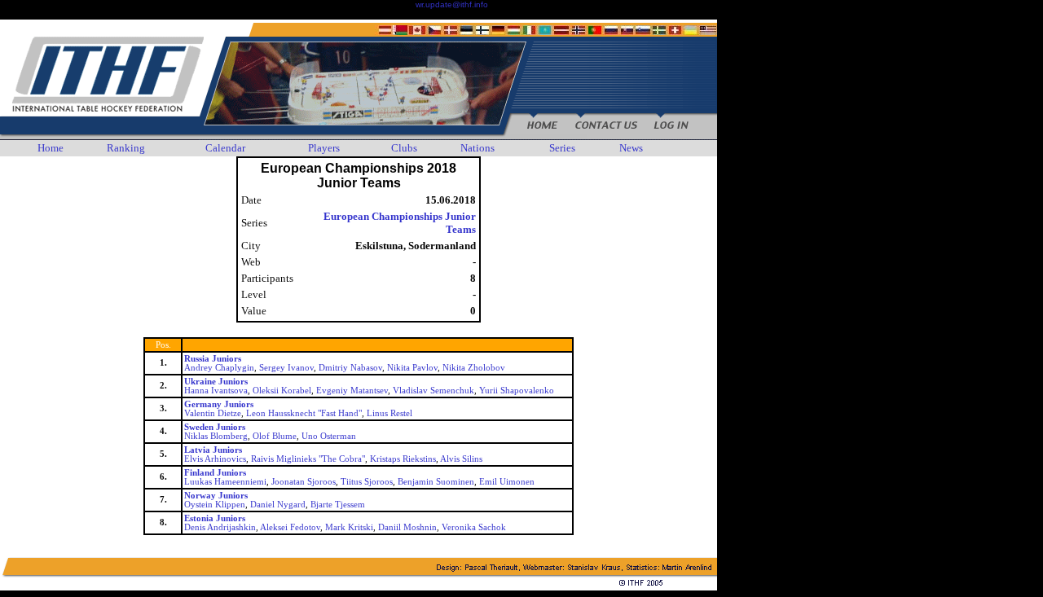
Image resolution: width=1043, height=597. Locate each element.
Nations (477, 148)
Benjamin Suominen (436, 481)
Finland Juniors (215, 472)
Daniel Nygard (278, 504)
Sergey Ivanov (286, 367)
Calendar (225, 148)
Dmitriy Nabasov (350, 367)
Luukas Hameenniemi (225, 481)
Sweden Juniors (214, 427)
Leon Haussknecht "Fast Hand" (304, 413)
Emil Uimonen (507, 481)
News (631, 148)
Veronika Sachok (474, 527)
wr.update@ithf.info (452, 4)
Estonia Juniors (214, 518)
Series (562, 148)
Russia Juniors (212, 358)
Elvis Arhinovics (215, 458)
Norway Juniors (216, 495)
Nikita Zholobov (473, 367)
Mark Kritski (349, 527)
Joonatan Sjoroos (303, 481)
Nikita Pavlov (412, 367)
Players (324, 148)
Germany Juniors (218, 404)
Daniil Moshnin (407, 527)
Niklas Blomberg (216, 436)
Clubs (404, 148)
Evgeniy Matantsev (352, 390)
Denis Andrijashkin (220, 527)
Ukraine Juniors (216, 381)
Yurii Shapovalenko (516, 390)
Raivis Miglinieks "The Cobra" (308, 458)
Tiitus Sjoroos (367, 481)
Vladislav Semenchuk (433, 390)
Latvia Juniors (213, 450)
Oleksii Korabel (282, 390)
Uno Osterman (328, 436)
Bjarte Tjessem (337, 504)
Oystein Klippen (214, 504)
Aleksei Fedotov (290, 527)
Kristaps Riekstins (403, 458)
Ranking (126, 148)
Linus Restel (389, 413)
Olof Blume (275, 436)
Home (50, 148)
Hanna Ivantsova (216, 390)
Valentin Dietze (212, 413)
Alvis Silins (461, 458)
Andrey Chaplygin (219, 367)
